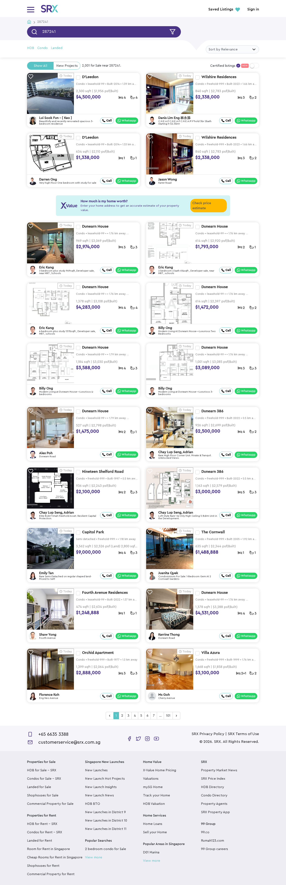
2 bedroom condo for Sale (105, 849)
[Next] (176, 716)
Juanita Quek (168, 573)
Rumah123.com (212, 840)
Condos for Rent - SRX (44, 832)
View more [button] (93, 857)
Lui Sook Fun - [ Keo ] (55, 118)
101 (168, 715)
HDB (30, 48)
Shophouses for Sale (42, 795)
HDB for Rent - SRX (42, 824)
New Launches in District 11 (105, 829)
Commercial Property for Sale (50, 803)
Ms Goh (164, 694)
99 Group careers (214, 849)
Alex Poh (46, 453)
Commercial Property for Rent (51, 874)
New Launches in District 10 (106, 820)
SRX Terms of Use (243, 734)
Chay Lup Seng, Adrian (175, 452)
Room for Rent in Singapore (48, 849)
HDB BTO (92, 803)
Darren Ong (48, 179)
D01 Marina (151, 852)
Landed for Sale (39, 787)
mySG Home (153, 787)
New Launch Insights (101, 787)
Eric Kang (46, 267)
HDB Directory (212, 787)
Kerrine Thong (169, 634)
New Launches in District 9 (105, 812)
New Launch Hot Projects (105, 778)
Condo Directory (214, 795)
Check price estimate (201, 205)
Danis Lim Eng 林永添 (174, 118)
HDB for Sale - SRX (41, 770)
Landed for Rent (39, 840)
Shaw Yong (47, 634)
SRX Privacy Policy (208, 734)
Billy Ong (165, 328)
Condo (42, 48)
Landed (56, 48)
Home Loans (152, 824)
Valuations (150, 778)
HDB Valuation (154, 803)
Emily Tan (46, 573)
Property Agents (214, 803)
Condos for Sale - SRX (44, 778)
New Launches (96, 770)
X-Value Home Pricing (159, 770)
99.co (205, 832)
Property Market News (219, 770)
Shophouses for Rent (43, 865)
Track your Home (156, 795)
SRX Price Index (213, 778)
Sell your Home (155, 832)
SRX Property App (215, 812)
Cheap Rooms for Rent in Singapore (54, 857)
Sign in (253, 9)
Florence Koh (49, 694)
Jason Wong (167, 179)
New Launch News (99, 795)
